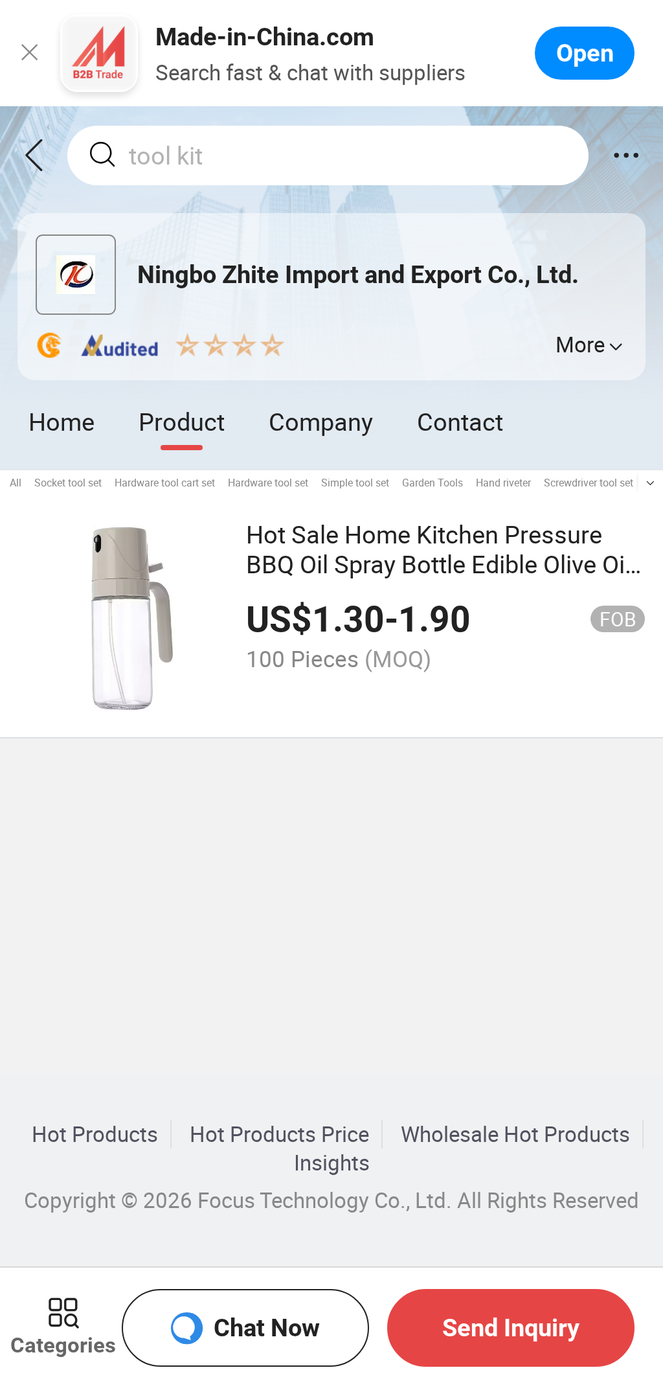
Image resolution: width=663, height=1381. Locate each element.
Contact (460, 421)
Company (321, 421)
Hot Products (95, 1134)
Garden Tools (432, 482)
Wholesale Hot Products (515, 1134)
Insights (332, 1162)
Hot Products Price (279, 1134)
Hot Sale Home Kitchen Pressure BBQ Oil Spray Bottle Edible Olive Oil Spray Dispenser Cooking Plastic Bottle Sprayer (438, 579)
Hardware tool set (268, 482)
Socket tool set (68, 482)
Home (61, 421)
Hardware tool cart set (165, 482)
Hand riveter (503, 482)
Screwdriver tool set (588, 482)
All (15, 482)
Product (182, 421)
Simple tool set (355, 482)
